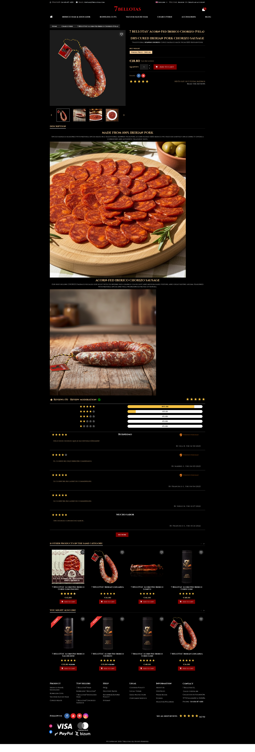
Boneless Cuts (108, 17)
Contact (188, 683)
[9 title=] (73, 593)
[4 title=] (199, 399)
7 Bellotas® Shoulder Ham (86, 696)
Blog (208, 17)
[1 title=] (187, 399)
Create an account (196, 2)
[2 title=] (191, 399)
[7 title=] (70, 593)
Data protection (137, 695)
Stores (159, 698)
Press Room (161, 695)
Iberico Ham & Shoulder (76, 17)
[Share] (139, 76)
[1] (131, 81)
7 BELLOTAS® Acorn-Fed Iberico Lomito (147, 588)
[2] (135, 81)
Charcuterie (164, 17)
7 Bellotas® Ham (83, 687)
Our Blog (160, 691)
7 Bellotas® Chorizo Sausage (85, 701)
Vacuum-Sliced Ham (137, 17)
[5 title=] (203, 399)
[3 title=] (195, 399)
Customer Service (138, 698)
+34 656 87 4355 (67, 2)
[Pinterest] (143, 76)
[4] (143, 81)
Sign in (181, 2)
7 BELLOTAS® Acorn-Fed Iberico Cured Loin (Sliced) (68, 588)
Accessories (189, 17)
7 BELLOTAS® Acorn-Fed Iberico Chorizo (107, 655)
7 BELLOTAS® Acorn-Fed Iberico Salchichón (68, 655)
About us (160, 687)
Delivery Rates (110, 691)
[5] (147, 81)
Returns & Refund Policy (111, 696)
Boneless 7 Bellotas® (86, 691)
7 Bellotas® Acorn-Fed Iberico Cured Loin (186, 588)
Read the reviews (196, 83)
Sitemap (106, 700)
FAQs (105, 687)
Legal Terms (135, 691)
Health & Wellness (165, 702)
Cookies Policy (137, 687)
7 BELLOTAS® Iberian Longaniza (108, 587)
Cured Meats (56, 700)
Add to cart (165, 66)
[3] (139, 81)
